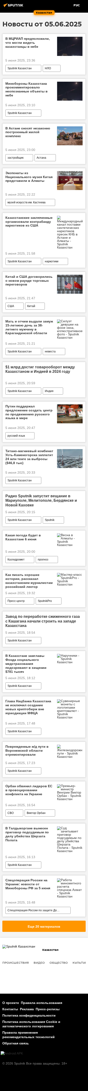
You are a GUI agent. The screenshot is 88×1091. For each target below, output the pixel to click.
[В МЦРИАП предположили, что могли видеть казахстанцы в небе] (70, 46)
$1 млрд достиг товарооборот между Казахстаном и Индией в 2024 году (40, 369)
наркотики (51, 261)
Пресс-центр (16, 601)
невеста (50, 351)
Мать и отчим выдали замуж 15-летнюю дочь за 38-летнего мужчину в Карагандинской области (29, 327)
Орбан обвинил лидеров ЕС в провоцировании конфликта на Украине (28, 790)
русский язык (16, 435)
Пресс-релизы (48, 1009)
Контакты (10, 1009)
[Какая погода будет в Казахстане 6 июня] (70, 539)
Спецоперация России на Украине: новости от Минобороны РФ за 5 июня (27, 884)
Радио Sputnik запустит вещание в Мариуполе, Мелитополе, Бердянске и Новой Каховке (41, 500)
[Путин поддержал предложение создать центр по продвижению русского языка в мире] (70, 413)
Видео (39, 962)
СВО (11, 813)
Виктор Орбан (36, 813)
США (11, 306)
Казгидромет (16, 559)
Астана (41, 157)
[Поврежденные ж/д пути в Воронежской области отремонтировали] (70, 751)
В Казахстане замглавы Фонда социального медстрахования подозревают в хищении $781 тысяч (25, 663)
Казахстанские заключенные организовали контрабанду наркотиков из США (29, 221)
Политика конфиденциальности (29, 1015)
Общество (59, 962)
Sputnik (49, 520)
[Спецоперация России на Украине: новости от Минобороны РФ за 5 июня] (70, 888)
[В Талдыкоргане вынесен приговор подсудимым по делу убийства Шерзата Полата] (70, 839)
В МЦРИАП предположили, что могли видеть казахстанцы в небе (27, 42)
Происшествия (15, 962)
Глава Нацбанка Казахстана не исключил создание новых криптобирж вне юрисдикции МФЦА (28, 707)
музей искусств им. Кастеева (27, 202)
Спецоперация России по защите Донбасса (37, 910)
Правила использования (41, 1003)
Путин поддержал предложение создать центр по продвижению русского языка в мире (29, 412)
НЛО (48, 68)
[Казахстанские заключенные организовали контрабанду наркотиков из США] (70, 232)
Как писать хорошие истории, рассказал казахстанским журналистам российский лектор (29, 580)
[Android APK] (12, 1053)
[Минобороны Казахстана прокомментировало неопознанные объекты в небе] (70, 91)
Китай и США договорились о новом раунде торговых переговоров (29, 280)
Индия (49, 391)
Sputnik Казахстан (20, 68)
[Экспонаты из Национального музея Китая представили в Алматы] (70, 180)
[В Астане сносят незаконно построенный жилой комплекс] (70, 135)
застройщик (15, 157)
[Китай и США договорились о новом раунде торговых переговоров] (70, 284)
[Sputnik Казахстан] (14, 7)
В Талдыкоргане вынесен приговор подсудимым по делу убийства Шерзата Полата (27, 834)
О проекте (10, 1003)
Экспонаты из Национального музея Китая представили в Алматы (29, 177)
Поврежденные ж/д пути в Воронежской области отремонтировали (27, 750)
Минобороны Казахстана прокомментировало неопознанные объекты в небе (26, 89)
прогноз (43, 559)
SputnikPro (45, 601)
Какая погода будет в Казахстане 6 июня (23, 537)
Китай (31, 306)
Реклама (27, 1009)
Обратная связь (15, 1043)
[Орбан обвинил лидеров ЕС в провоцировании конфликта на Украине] (70, 792)
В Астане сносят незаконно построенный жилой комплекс (27, 132)
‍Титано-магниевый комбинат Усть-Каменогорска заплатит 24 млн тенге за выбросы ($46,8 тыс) (29, 457)
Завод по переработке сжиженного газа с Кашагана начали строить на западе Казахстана (42, 621)
